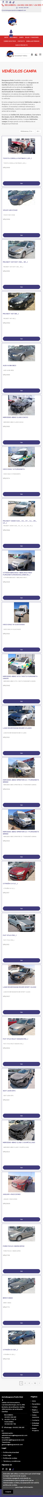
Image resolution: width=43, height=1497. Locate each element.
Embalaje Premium (35, 1424)
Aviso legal (7, 1455)
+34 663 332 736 (10, 1424)
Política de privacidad (11, 1452)
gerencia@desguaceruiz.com (12, 1444)
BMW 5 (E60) (8, 1298)
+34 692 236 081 (24, 5)
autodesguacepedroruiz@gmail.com (14, 10)
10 (35, 1383)
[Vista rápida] (39, 143)
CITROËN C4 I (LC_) (10, 883)
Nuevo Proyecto (35, 1429)
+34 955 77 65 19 (10, 1419)
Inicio (34, 1401)
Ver (21, 183)
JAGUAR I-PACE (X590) (11, 1194)
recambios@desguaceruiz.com (13, 1440)
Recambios (36, 1404)
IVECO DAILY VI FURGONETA (14, 469)
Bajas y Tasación (35, 1411)
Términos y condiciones (11, 1461)
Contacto (35, 1420)
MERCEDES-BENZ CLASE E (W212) (15, 417)
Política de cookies (10, 1458)
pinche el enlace (9, 1487)
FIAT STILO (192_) (9, 935)
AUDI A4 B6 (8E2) (9, 365)
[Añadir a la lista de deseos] (39, 139)
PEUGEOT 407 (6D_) (11, 313)
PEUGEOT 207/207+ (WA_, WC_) (15, 262)
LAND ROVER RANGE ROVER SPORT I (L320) (19, 987)
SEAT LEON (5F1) (9, 1090)
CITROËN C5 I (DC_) (10, 1349)
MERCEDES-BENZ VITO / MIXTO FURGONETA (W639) (20, 677)
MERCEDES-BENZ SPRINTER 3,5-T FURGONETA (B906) (21, 781)
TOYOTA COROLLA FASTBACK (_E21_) (17, 158)
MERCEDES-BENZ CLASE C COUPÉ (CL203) (19, 1142)
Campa (34, 1407)
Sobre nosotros (35, 1416)
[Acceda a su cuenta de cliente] (11, 31)
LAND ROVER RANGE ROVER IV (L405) (17, 728)
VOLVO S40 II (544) (10, 210)
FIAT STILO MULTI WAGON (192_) (15, 1039)
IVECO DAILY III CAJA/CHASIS (14, 624)
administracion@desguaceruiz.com (14, 1435)
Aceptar (8, 1492)
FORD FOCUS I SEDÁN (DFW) (13, 1246)
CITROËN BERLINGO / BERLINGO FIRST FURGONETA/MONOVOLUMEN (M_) (17, 573)
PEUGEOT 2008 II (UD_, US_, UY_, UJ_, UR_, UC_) (20, 522)
